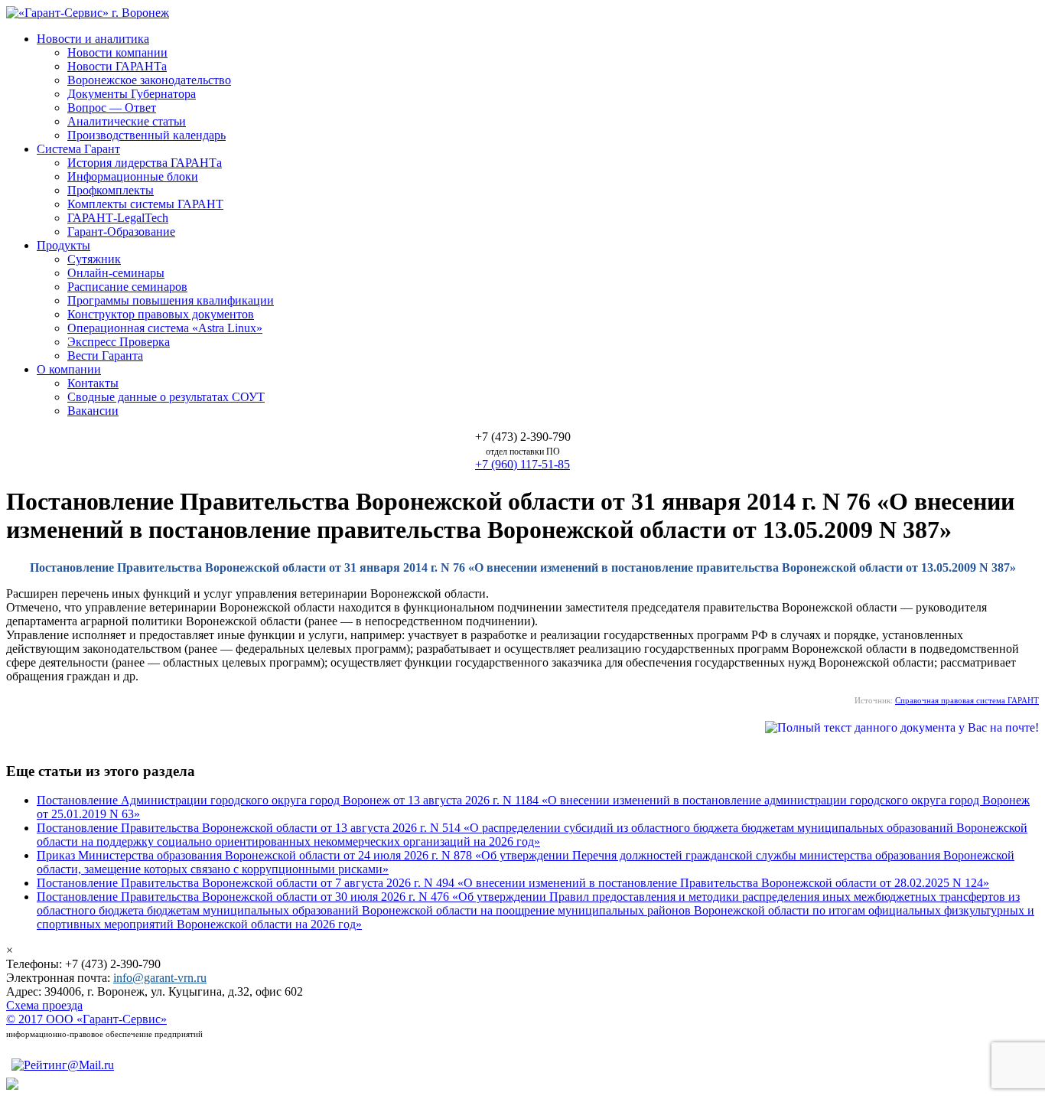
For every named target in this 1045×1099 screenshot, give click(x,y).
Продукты (63, 245)
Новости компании (117, 52)
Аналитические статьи (126, 121)
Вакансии (93, 410)
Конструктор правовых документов (160, 314)
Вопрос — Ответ (111, 107)
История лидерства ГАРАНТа (144, 162)
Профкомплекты (110, 190)
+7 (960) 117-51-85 (522, 464)
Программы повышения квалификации (170, 300)
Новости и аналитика (93, 38)
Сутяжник (94, 259)
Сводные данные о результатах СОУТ (166, 396)
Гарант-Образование (121, 231)
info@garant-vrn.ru (160, 977)
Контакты (93, 383)
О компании (69, 369)
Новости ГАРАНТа (117, 66)
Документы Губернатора (131, 93)
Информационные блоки (132, 176)
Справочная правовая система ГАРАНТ (967, 700)
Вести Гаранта (105, 355)
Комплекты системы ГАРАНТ (145, 203)
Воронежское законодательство (149, 79)
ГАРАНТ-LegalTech (117, 217)
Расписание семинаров (127, 286)
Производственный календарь (146, 135)
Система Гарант (78, 148)
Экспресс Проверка (118, 341)
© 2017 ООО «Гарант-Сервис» (86, 1019)
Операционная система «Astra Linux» (164, 327)
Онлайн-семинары (115, 272)
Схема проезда (44, 1005)
